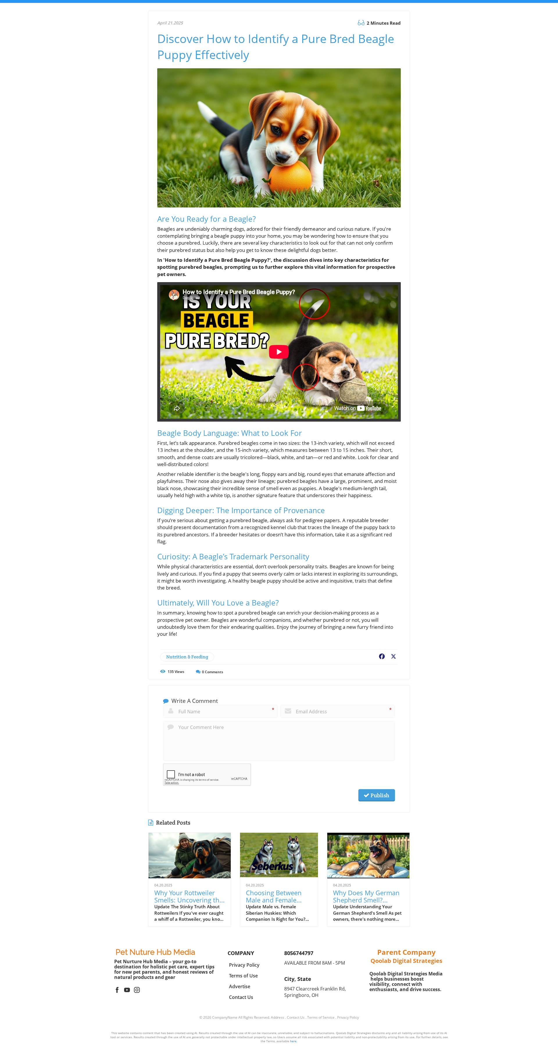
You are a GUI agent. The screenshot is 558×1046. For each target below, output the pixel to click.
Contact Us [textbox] (241, 997)
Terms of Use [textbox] (243, 975)
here (293, 1041)
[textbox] (155, 952)
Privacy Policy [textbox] (244, 965)
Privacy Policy (348, 1017)
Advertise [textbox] (239, 986)
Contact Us (296, 1017)
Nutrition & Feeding (187, 657)
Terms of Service (321, 1017)
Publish (379, 795)
